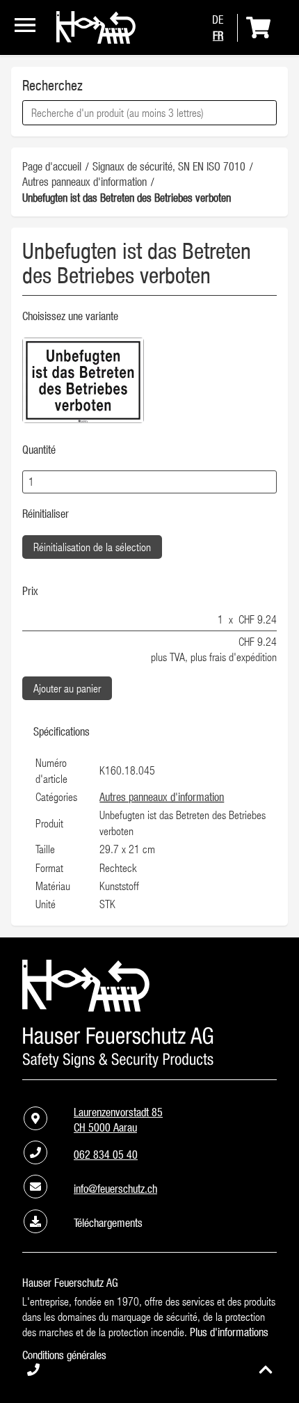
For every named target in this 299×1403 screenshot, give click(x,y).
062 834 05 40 (106, 1154)
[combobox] (149, 112)
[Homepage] (96, 39)
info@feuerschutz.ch (115, 1188)
